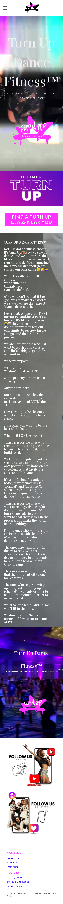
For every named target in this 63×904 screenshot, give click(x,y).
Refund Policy (14, 886)
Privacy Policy (15, 877)
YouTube (12, 862)
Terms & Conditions (18, 881)
